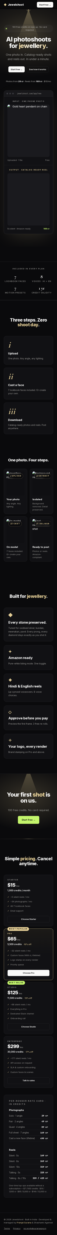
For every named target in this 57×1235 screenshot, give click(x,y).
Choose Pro (28, 973)
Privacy (16, 1228)
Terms (7, 1228)
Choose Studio (28, 1027)
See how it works (37, 69)
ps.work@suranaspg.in (35, 1228)
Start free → (45, 4)
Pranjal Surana (24, 1222)
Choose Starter (28, 919)
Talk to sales (28, 1080)
